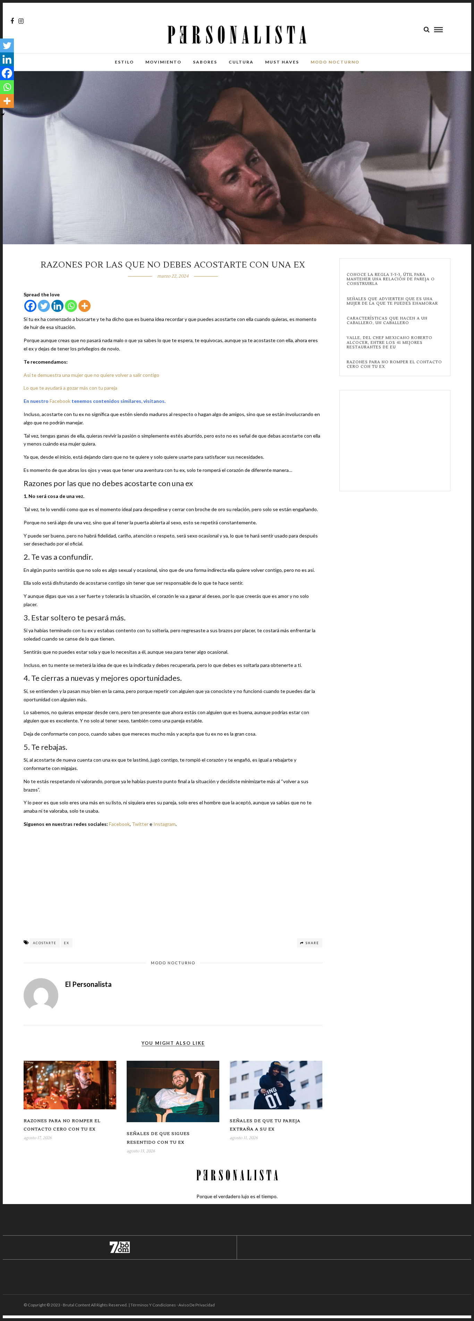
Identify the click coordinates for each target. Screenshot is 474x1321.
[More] (84, 306)
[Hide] (3, 114)
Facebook (60, 401)
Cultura (241, 62)
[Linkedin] (57, 306)
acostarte (45, 943)
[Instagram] (21, 21)
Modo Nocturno (335, 62)
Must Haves (282, 62)
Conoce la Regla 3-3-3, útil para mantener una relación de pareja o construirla (391, 279)
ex (66, 943)
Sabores (205, 62)
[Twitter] (44, 306)
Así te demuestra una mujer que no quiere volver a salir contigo (91, 375)
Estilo (124, 62)
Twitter (140, 824)
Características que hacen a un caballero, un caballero (387, 320)
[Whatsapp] (71, 306)
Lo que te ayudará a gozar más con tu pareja (70, 388)
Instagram (164, 824)
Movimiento (163, 62)
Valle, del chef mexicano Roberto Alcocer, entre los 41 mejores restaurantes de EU (389, 342)
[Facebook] (30, 306)
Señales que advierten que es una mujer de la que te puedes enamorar (392, 301)
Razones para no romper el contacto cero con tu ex (394, 364)
